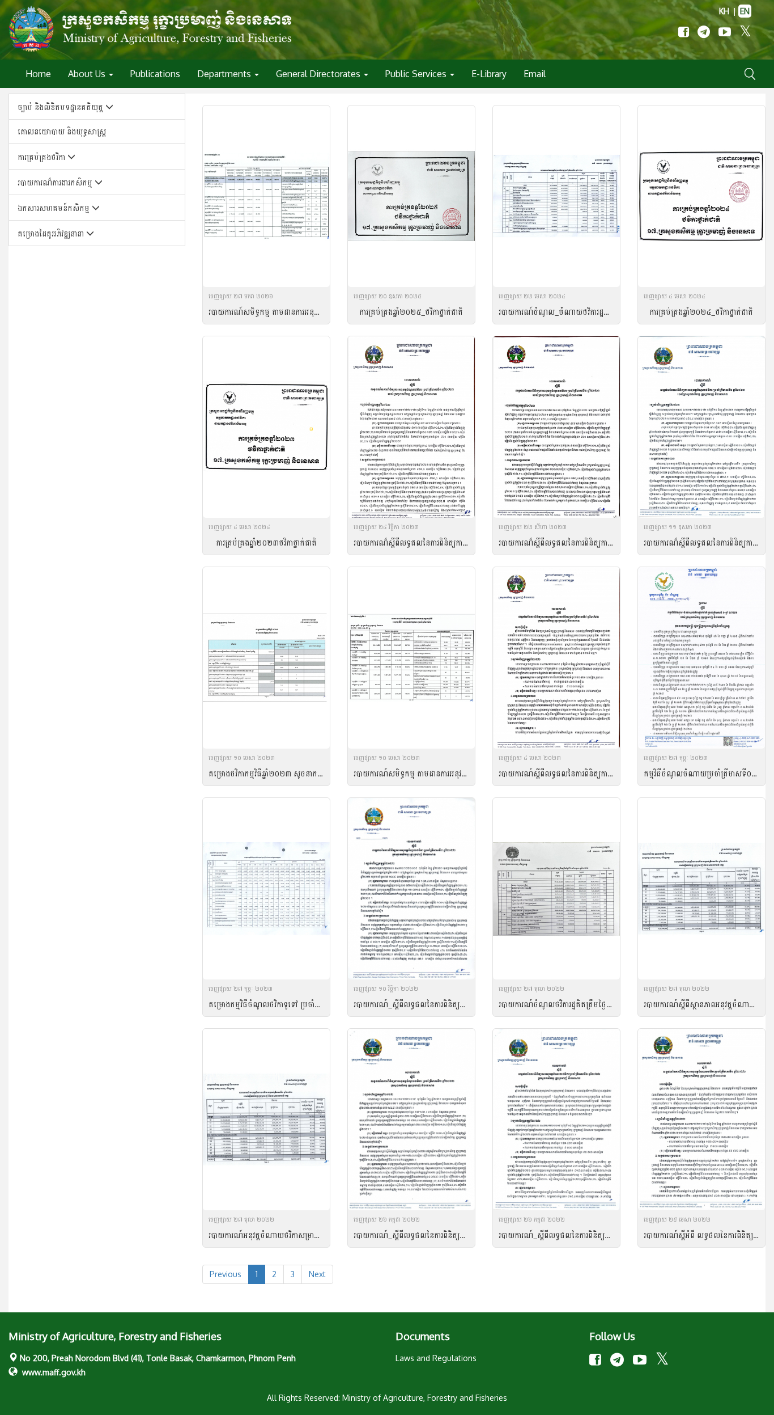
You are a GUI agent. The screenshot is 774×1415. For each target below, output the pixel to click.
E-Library (489, 73)
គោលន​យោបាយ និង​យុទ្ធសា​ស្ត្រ (62, 131)
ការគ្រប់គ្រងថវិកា (42, 157)
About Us (88, 73)
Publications (155, 73)
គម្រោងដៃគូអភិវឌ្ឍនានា (52, 233)
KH (724, 11)
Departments (225, 73)
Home (38, 73)
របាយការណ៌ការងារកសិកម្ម (56, 182)
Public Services (417, 73)
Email (535, 73)
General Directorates (319, 73)
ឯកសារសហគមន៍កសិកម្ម (55, 208)
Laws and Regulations (436, 1358)
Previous (225, 1274)
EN (745, 11)
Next (317, 1274)
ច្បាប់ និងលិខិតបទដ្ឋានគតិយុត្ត (61, 107)
